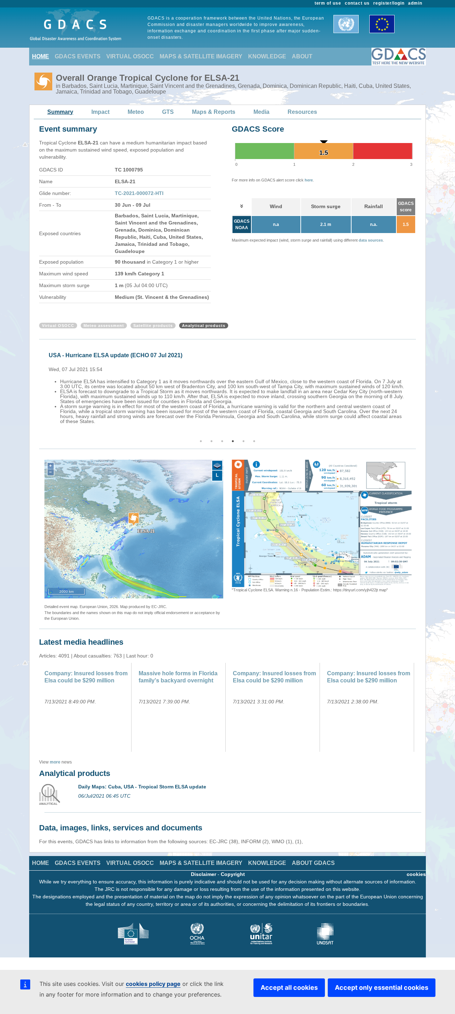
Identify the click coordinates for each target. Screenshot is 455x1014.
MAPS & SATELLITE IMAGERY (201, 56)
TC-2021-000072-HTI (139, 193)
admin (415, 3)
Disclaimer (203, 874)
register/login (389, 3)
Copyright (233, 874)
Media (261, 112)
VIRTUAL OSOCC (130, 56)
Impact (100, 112)
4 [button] (232, 441)
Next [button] (417, 389)
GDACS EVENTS (78, 56)
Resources (302, 112)
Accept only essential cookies (381, 987)
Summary (60, 112)
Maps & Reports (213, 112)
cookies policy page (153, 983)
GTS (168, 112)
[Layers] (217, 465)
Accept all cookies (289, 987)
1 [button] (200, 441)
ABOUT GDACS (313, 863)
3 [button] (222, 441)
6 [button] (254, 441)
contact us (357, 3)
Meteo (136, 112)
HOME (40, 56)
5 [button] (243, 441)
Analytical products (203, 325)
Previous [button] (38, 389)
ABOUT (302, 56)
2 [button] (211, 441)
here (309, 180)
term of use (328, 3)
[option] (229, 387)
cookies (416, 874)
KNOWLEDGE (267, 56)
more (55, 762)
